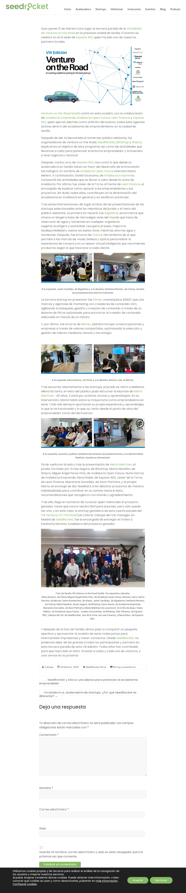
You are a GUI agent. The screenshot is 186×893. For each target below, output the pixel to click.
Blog (163, 9)
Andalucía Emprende (60, 118)
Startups (100, 9)
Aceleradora (83, 9)
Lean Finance (120, 118)
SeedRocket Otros (96, 666)
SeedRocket (106, 142)
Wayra (136, 142)
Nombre (46, 788)
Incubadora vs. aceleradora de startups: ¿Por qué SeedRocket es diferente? (87, 694)
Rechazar (161, 880)
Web (42, 828)
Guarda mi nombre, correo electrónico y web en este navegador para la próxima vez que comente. (91, 854)
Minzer (86, 324)
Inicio (67, 9)
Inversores (134, 9)
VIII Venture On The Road (59, 515)
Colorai (97, 235)
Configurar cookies (25, 884)
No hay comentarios (124, 666)
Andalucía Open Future (93, 118)
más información (107, 881)
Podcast (175, 9)
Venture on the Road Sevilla (60, 113)
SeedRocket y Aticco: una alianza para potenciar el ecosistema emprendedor (88, 681)
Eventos (150, 9)
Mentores (117, 9)
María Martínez (121, 464)
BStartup (122, 142)
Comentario (49, 735)
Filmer (97, 300)
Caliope (49, 666)
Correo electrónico (54, 809)
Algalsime (111, 213)
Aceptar (138, 880)
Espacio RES (84, 37)
